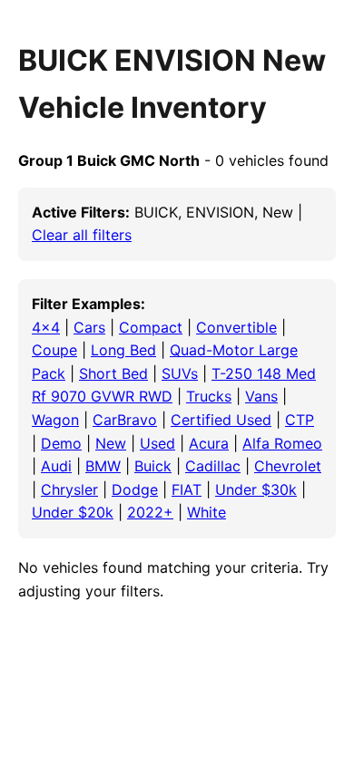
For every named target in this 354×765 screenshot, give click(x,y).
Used (157, 443)
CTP (299, 420)
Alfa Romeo (282, 443)
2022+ (150, 512)
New (110, 443)
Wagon (55, 420)
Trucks (208, 396)
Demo (61, 443)
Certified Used (221, 420)
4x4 (46, 327)
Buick (153, 466)
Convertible (236, 327)
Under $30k (256, 489)
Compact (150, 327)
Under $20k (72, 512)
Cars (89, 327)
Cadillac (213, 466)
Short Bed (113, 373)
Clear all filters (82, 235)
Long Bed (123, 350)
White (206, 512)
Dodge (135, 489)
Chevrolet (287, 466)
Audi (56, 466)
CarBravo (125, 420)
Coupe (54, 350)
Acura (209, 443)
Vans (261, 396)
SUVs (180, 373)
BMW (103, 466)
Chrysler (69, 489)
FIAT (187, 489)
